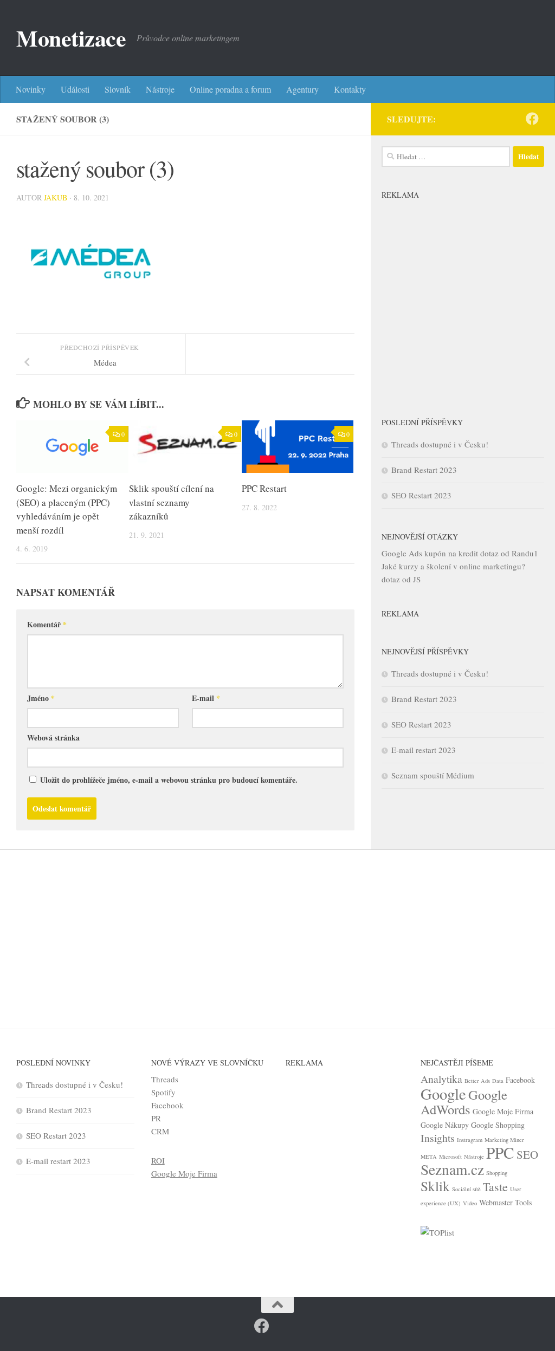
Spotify (163, 1092)
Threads (164, 1079)
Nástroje (160, 89)
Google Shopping (498, 1125)
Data (498, 1080)
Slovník (118, 89)
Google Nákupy (445, 1125)
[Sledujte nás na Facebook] (532, 118)
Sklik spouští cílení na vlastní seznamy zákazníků (171, 502)
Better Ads (477, 1080)
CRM (160, 1131)
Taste (495, 1186)
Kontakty (350, 89)
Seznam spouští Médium (432, 775)
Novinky (31, 89)
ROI (158, 1160)
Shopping (496, 1173)
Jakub (55, 197)
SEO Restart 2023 (421, 495)
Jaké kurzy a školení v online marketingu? (453, 566)
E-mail (206, 698)
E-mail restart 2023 (423, 749)
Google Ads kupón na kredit (430, 553)
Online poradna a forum (230, 89)
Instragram (469, 1140)
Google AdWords (464, 1102)
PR (156, 1118)
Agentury (302, 89)
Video (470, 1203)
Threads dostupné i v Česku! (439, 444)
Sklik (435, 1186)
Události (75, 89)
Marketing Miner (504, 1140)
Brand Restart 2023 (424, 469)
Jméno (41, 698)
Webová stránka (53, 737)
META (429, 1156)
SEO (527, 1154)
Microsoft (450, 1156)
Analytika (441, 1078)
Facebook (167, 1105)
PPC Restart (264, 488)
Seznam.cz (452, 1169)
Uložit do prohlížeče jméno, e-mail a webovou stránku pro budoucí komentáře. (169, 779)
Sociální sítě (466, 1189)
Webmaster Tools (505, 1202)
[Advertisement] (463, 299)
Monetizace (71, 38)
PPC (500, 1152)
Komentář (47, 624)
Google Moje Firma (184, 1173)
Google (443, 1093)
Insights (438, 1138)
